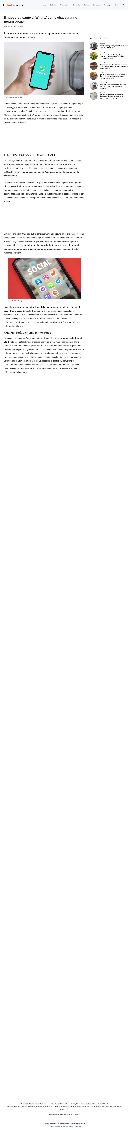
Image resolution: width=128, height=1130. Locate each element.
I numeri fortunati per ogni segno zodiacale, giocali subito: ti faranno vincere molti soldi (112, 56)
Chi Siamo (50, 1126)
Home (44, 5)
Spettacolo (96, 5)
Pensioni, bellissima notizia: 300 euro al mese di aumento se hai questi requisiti (114, 86)
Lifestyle (86, 5)
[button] (123, 5)
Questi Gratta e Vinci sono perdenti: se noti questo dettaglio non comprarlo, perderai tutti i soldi (113, 76)
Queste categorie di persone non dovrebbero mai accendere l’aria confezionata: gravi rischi (111, 96)
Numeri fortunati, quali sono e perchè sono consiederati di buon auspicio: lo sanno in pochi (114, 66)
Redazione (58, 1126)
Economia (76, 5)
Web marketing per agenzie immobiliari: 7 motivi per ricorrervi (114, 46)
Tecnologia (107, 5)
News (116, 5)
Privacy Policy (68, 1126)
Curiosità (53, 5)
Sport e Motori (64, 5)
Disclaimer (77, 1126)
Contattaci (77, 1114)
